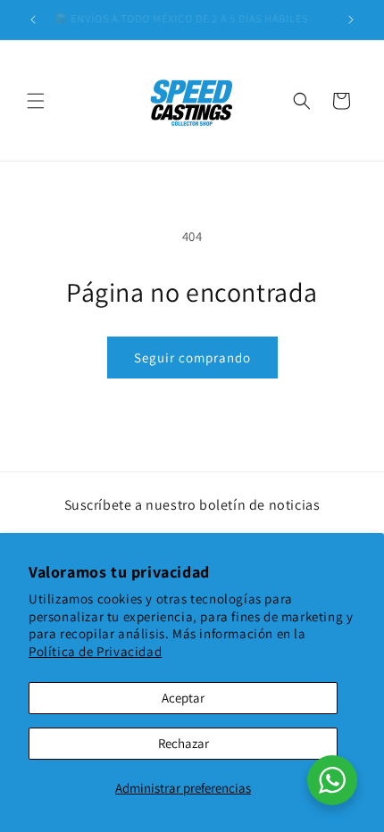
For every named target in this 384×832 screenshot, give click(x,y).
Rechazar (183, 743)
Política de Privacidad (95, 651)
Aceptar (183, 697)
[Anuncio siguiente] (351, 19)
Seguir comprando (192, 357)
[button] (35, 101)
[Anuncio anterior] (33, 19)
